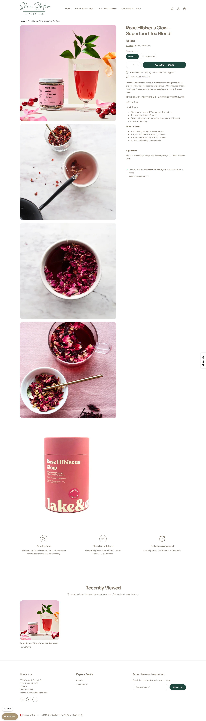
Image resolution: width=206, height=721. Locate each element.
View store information (138, 176)
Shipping (129, 45)
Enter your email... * (143, 687)
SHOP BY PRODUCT (84, 9)
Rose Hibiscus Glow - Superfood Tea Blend (39, 643)
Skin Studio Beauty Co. (57, 715)
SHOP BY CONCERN (130, 9)
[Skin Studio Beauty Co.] (35, 8)
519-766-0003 (26, 689)
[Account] (178, 8)
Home (22, 21)
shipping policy (168, 72)
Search (79, 680)
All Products (81, 684)
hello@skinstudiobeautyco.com (34, 692)
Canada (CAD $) (29, 715)
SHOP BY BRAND (107, 9)
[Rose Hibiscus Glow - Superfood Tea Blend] (39, 620)
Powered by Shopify (75, 715)
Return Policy (143, 77)
